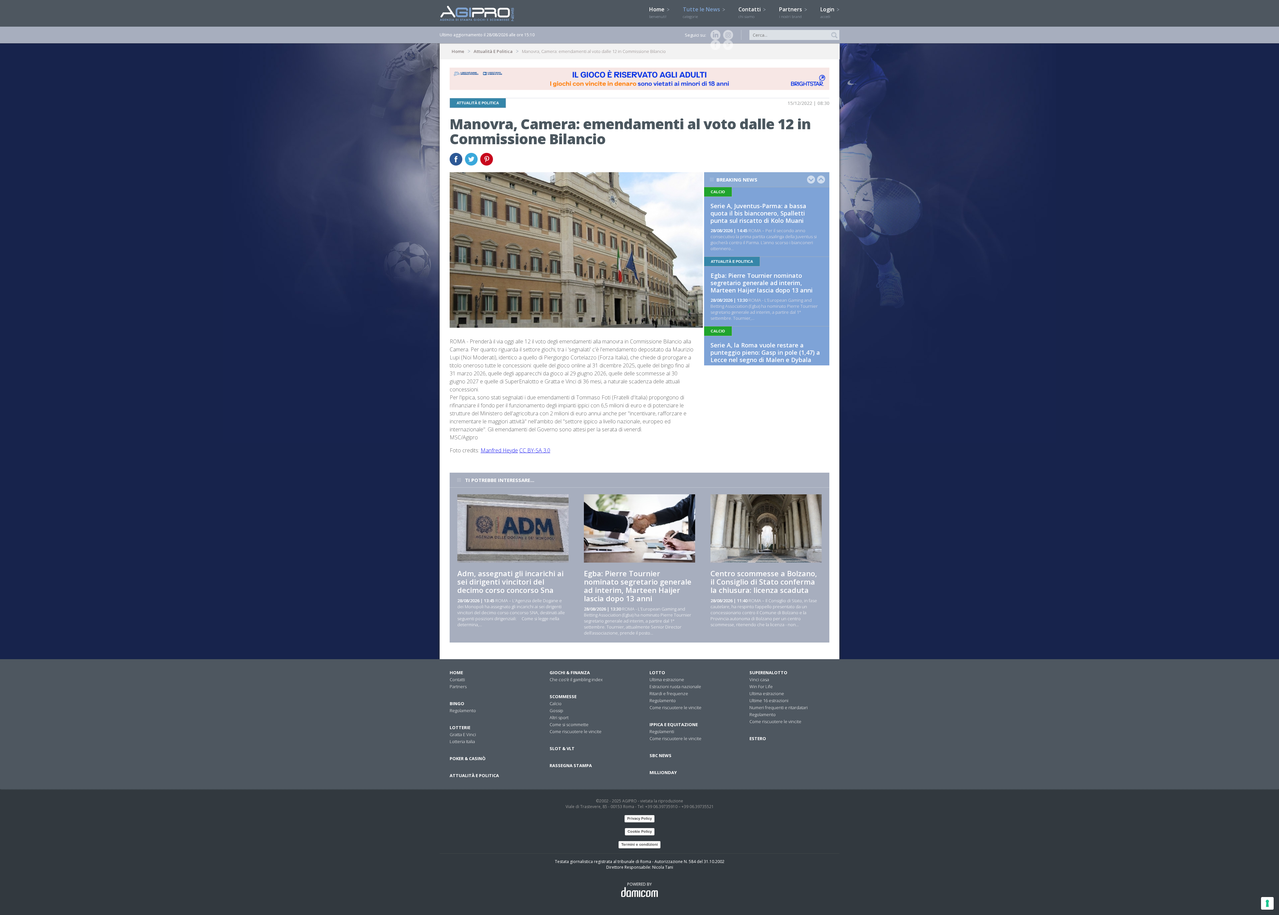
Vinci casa (759, 680)
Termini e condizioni (639, 844)
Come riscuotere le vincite (576, 731)
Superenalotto (768, 673)
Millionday (663, 772)
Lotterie (460, 727)
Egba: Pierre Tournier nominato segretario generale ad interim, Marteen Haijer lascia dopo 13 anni (761, 282)
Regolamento (463, 710)
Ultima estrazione (666, 680)
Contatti (750, 12)
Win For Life (761, 686)
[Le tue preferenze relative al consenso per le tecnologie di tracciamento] (1267, 903)
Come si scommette (569, 724)
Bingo (457, 703)
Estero (757, 738)
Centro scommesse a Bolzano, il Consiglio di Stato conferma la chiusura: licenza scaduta (763, 581)
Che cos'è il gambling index (576, 680)
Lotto (657, 673)
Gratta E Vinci (463, 734)
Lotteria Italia (462, 741)
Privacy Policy (639, 818)
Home (657, 12)
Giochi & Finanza (570, 673)
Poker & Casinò (468, 758)
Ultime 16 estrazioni (768, 700)
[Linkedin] (714, 35)
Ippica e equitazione (673, 724)
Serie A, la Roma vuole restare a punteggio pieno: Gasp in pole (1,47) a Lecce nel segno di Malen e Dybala (765, 352)
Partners (791, 12)
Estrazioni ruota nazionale (675, 686)
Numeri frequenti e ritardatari (778, 707)
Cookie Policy (640, 831)
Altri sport (559, 717)
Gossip (556, 710)
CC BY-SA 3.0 (534, 450)
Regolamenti (661, 731)
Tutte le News (702, 12)
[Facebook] (714, 45)
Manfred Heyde (499, 450)
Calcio (556, 703)
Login (828, 12)
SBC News (660, 755)
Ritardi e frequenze (668, 693)
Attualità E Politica (493, 51)
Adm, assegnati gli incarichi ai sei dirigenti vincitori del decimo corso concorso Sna (510, 581)
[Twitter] (726, 45)
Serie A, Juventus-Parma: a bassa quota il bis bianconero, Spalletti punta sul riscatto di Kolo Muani (758, 213)
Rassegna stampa (571, 765)
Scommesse (563, 696)
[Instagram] (726, 35)
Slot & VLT (562, 748)
